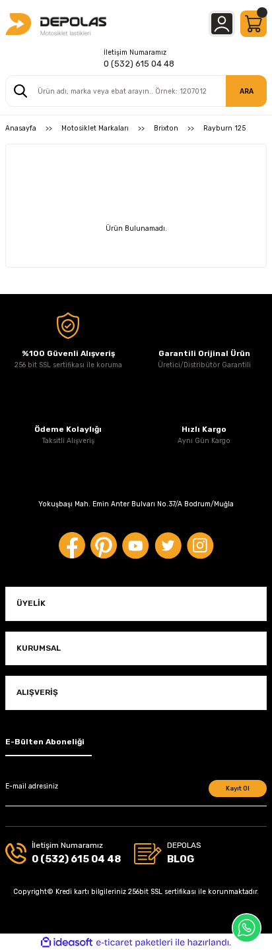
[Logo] (55, 24)
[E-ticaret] (134, 942)
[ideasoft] (66, 943)
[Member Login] (221, 23)
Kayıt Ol (238, 788)
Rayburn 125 (224, 128)
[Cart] (253, 24)
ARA (247, 91)
